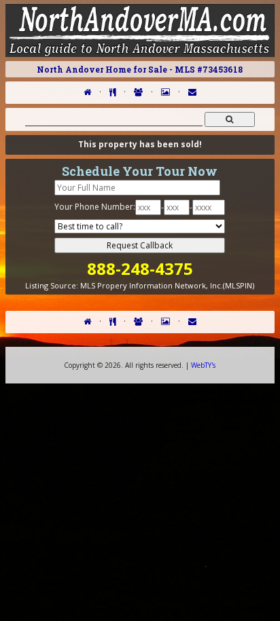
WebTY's (203, 365)
